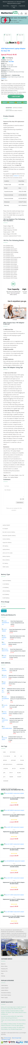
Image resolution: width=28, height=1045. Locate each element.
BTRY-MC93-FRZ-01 (7, 764)
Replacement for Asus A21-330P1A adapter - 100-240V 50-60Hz (14, 849)
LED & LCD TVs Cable (7, 553)
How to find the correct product (14, 110)
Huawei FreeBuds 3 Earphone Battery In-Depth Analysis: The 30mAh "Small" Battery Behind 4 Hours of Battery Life (13, 1012)
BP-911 (11, 772)
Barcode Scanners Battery (9, 532)
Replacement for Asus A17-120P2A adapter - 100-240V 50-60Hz (14, 900)
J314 (4, 776)
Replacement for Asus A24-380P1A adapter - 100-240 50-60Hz (14, 798)
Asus (20, 20)
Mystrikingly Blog (16, 1038)
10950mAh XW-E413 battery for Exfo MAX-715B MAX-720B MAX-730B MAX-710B (16, 690)
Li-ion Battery (6, 584)
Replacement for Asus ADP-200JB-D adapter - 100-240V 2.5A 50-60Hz (14, 917)
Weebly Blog (7, 1038)
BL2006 (19, 772)
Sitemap (3, 976)
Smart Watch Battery (6, 995)
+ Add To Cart (15, 96)
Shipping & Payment (17, 107)
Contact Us (16, 175)
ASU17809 (11, 61)
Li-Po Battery (6, 587)
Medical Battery (6, 556)
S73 (21, 756)
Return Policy (6, 5)
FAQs (2, 973)
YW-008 (22, 760)
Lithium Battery (6, 591)
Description (9, 107)
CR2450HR (5, 781)
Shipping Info (4, 968)
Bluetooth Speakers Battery (9, 535)
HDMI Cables (6, 566)
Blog (14, 7)
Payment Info (22, 5)
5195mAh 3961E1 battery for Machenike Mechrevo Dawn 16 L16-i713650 (17, 738)
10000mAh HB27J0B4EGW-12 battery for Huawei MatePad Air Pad (18, 698)
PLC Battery (5, 563)
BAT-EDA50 (12, 752)
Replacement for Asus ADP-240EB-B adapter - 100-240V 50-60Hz (14, 815)
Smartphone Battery (6, 992)
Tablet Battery (4, 985)
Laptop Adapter (13, 20)
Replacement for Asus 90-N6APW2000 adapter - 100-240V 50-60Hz (14, 866)
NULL (6, 80)
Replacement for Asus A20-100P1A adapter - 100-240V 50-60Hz (14, 883)
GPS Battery (5, 546)
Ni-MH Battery (6, 598)
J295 (4, 772)
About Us (3, 964)
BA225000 (22, 768)
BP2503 (5, 760)
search (4, 611)
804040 (11, 776)
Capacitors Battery (7, 542)
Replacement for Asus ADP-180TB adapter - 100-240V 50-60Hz (14, 832)
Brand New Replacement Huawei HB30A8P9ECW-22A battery (17, 622)
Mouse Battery (6, 560)
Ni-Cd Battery (6, 594)
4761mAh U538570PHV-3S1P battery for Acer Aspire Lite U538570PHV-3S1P (16, 720)
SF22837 (19, 776)
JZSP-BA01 (13, 760)
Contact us (3, 78)
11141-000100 (6, 756)
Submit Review (20, 502)
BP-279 (14, 768)
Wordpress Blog (6, 1039)
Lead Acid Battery (7, 580)
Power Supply (4, 997)
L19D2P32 (5, 768)
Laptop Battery (6, 549)
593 (15, 756)
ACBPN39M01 (20, 764)
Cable (4, 752)
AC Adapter (5, 528)
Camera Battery (6, 539)
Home (6, 20)
